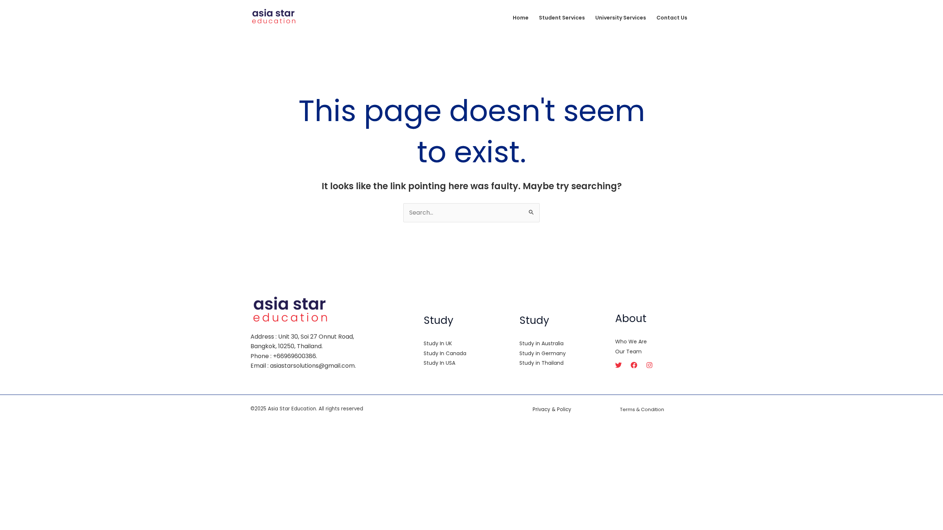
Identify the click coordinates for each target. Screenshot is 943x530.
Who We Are (631, 341)
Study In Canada (445, 353)
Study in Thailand (541, 363)
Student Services (562, 17)
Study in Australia (541, 343)
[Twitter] (618, 365)
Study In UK (438, 343)
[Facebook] (634, 365)
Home (521, 17)
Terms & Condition (642, 409)
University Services (620, 17)
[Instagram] (649, 365)
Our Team (628, 351)
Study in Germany (542, 353)
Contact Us (671, 17)
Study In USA (439, 363)
